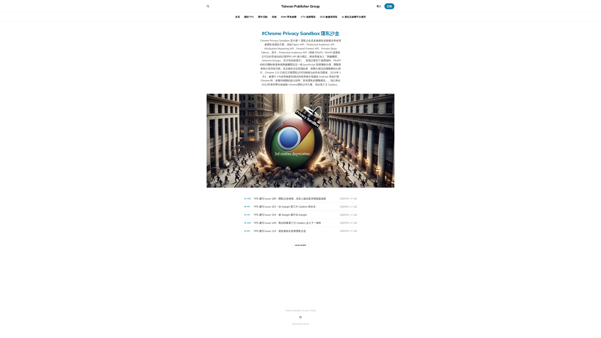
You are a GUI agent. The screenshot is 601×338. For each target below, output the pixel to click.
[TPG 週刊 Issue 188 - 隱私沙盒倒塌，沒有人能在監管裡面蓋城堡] (300, 199)
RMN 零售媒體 (288, 16)
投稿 (274, 16)
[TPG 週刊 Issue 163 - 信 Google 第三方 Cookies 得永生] (300, 207)
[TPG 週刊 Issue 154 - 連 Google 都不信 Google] (300, 215)
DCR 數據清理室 (328, 16)
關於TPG (249, 16)
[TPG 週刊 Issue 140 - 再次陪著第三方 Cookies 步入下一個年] (300, 223)
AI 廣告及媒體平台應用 (354, 16)
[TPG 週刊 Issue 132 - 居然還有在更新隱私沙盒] (300, 231)
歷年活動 (262, 16)
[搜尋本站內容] (208, 6)
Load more (300, 245)
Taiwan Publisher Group (300, 6)
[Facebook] (300, 317)
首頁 (237, 16)
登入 (379, 6)
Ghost (306, 324)
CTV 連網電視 (308, 16)
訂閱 (389, 6)
